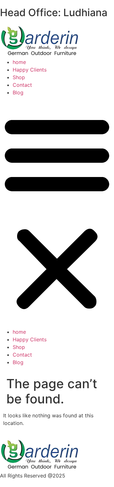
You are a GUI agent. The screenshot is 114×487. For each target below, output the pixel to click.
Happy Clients (30, 69)
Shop (19, 77)
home (19, 62)
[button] (57, 212)
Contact (22, 85)
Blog (18, 92)
